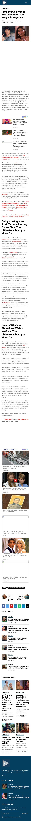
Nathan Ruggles (20, 207)
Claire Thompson (8, 719)
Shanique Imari (14, 203)
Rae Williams (20, 205)
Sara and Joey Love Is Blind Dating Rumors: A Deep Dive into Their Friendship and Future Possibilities (22, 701)
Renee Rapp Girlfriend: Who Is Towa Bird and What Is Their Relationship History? (17, 658)
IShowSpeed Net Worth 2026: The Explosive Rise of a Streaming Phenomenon (17, 639)
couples (15, 163)
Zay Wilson (9, 210)
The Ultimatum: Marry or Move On (16, 587)
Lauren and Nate (20, 215)
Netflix (5, 159)
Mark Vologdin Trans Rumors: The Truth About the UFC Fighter (18, 629)
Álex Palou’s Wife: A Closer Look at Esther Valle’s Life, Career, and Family (18, 668)
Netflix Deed (8, 419)
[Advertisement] (15, 54)
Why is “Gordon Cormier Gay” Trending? (22, 739)
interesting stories (23, 419)
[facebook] (2, 775)
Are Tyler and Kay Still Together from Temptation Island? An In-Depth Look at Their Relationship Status (7, 702)
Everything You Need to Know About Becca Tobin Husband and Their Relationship (18, 649)
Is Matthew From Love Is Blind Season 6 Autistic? (8, 740)
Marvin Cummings (9, 20)
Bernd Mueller (22, 715)
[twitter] (5, 775)
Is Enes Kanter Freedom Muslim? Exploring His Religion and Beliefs (18, 619)
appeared (4, 194)
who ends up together (17, 216)
